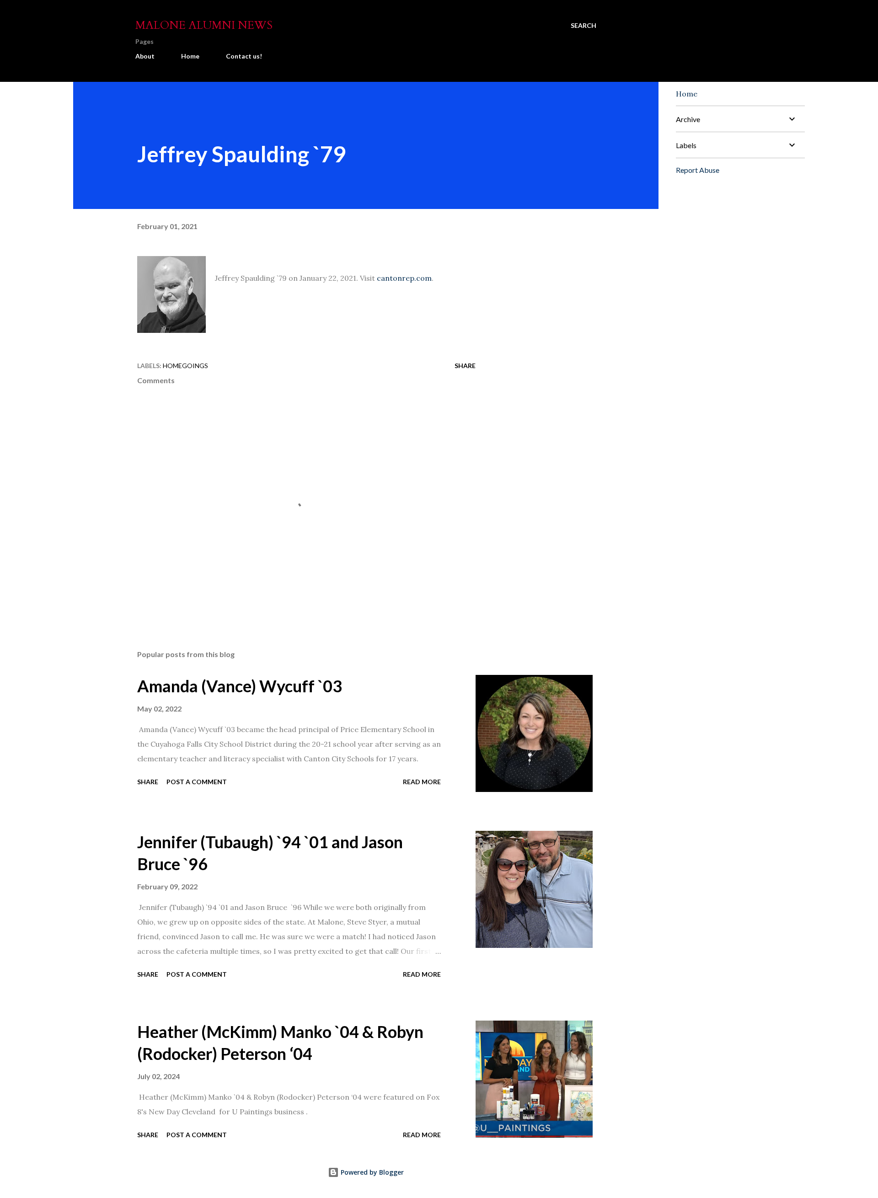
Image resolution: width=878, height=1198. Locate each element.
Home (190, 56)
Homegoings (185, 365)
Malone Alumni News (204, 25)
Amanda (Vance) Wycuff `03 (239, 686)
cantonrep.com (404, 278)
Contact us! (244, 56)
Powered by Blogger (371, 1172)
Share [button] (465, 365)
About (145, 56)
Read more (422, 782)
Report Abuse (697, 170)
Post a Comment (196, 782)
